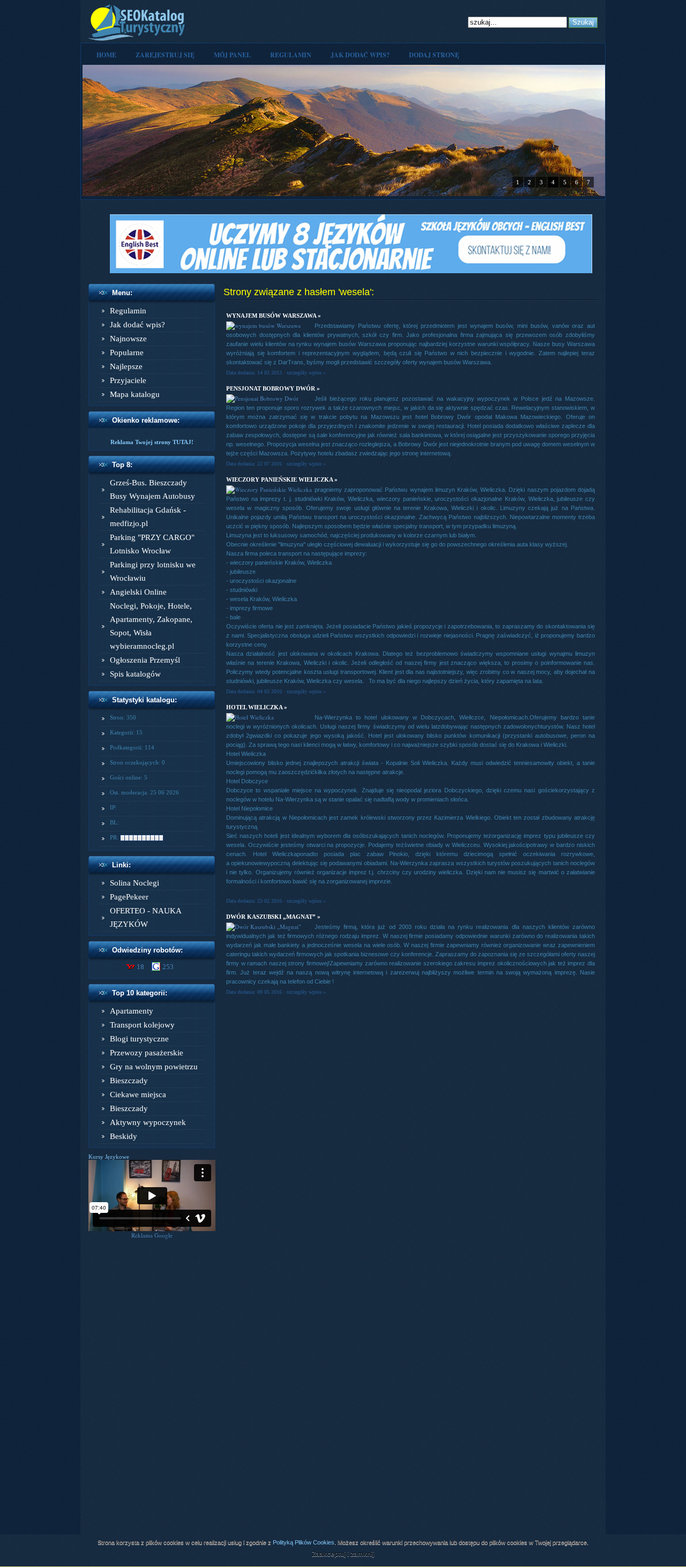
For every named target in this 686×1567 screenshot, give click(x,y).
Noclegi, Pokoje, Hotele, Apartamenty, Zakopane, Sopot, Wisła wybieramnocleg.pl (151, 626)
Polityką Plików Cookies (303, 1542)
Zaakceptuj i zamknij (343, 1554)
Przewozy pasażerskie (146, 1052)
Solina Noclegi (134, 883)
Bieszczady (129, 1080)
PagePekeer (129, 897)
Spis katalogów (135, 674)
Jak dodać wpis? (360, 54)
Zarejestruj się (165, 54)
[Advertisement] (151, 1400)
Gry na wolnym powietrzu (154, 1066)
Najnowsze (128, 338)
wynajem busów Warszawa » (273, 315)
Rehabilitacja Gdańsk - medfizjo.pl (148, 517)
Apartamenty (131, 1011)
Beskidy (123, 1136)
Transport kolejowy (142, 1025)
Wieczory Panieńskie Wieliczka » (282, 479)
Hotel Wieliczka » (256, 707)
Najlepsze (126, 366)
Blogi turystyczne (139, 1038)
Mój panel (232, 54)
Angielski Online (138, 592)
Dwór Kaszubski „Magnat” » (273, 916)
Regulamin (290, 54)
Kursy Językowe (108, 1156)
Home (106, 54)
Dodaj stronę (434, 54)
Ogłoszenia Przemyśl (145, 660)
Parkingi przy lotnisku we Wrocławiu (153, 571)
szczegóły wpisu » (306, 373)
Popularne (127, 352)
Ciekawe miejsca (138, 1094)
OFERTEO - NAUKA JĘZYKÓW (145, 917)
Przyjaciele (128, 380)
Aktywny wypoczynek (148, 1122)
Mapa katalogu (135, 394)
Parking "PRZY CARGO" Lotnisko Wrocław (152, 544)
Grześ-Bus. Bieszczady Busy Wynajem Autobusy (152, 489)
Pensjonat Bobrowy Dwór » (273, 388)
